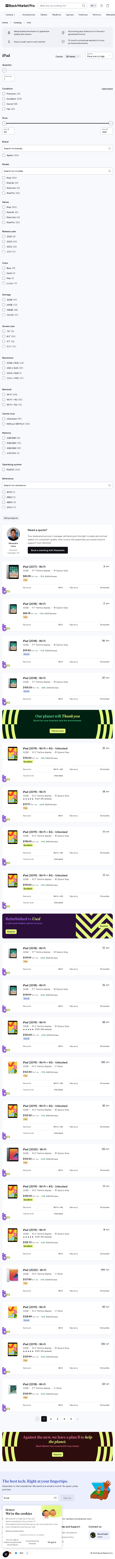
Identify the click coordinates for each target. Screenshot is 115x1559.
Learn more (107, 88)
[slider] (4, 70)
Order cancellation (68, 1532)
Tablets (43, 14)
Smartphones (28, 14)
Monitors (97, 14)
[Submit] (83, 5)
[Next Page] (78, 1419)
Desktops (83, 14)
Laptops (70, 14)
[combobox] (62, 5)
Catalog (9, 14)
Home (5, 22)
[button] (57, 541)
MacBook (56, 14)
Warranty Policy (67, 1537)
